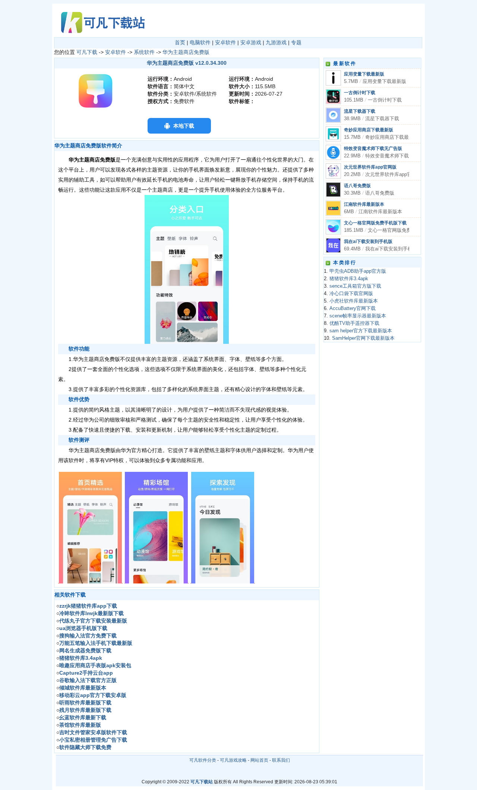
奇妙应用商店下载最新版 (368, 129)
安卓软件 (225, 42)
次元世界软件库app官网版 (370, 167)
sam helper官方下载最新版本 (360, 330)
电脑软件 (200, 42)
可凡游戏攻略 (233, 760)
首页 (180, 42)
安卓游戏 (250, 42)
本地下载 (183, 126)
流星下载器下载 (359, 111)
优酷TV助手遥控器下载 (354, 323)
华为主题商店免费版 (185, 52)
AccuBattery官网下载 (352, 308)
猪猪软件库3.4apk (348, 278)
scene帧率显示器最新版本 (357, 316)
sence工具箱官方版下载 (355, 286)
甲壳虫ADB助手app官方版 (357, 271)
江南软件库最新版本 (364, 204)
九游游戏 (276, 42)
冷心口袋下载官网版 (351, 293)
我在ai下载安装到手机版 (368, 241)
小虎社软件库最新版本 (353, 301)
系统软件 (144, 52)
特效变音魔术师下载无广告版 (373, 148)
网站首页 (259, 760)
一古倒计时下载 (359, 92)
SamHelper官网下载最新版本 (363, 338)
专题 (296, 42)
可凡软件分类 (202, 760)
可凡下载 (86, 52)
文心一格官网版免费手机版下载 (375, 223)
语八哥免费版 (357, 185)
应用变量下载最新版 (364, 74)
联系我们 (281, 760)
